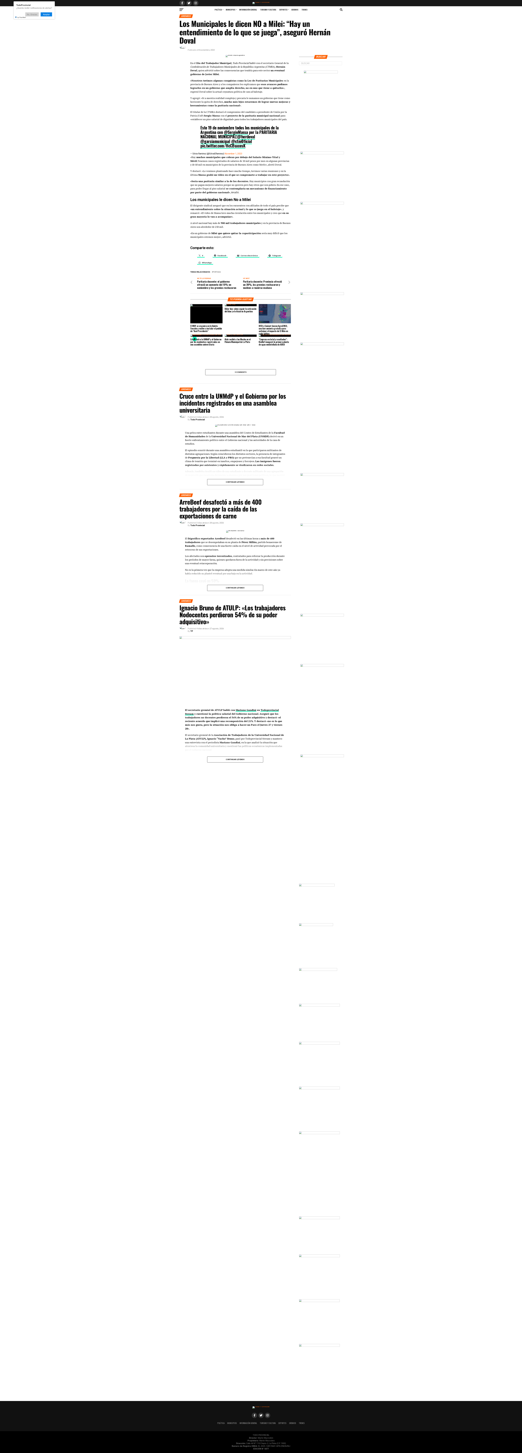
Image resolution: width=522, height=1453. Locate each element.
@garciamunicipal (215, 141)
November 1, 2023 (233, 153)
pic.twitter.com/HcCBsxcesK (222, 146)
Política (218, 9)
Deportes (283, 9)
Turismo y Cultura (268, 9)
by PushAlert (21, 17)
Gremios (294, 9)
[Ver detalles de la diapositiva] (322, 173)
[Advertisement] (321, 128)
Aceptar (46, 14)
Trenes (304, 9)
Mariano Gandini (246, 710)
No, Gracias (32, 14)
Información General (248, 9)
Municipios (230, 9)
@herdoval (246, 136)
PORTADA (217, 272)
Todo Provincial (197, 420)
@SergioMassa (236, 132)
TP (191, 631)
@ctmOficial (241, 141)
